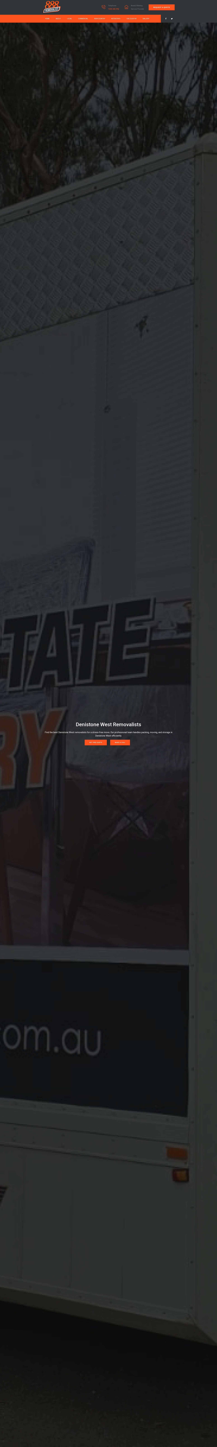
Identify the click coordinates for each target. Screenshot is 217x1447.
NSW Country (99, 19)
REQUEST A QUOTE (161, 7)
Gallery (146, 19)
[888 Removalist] (51, 7)
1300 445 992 (113, 9)
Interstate (115, 19)
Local (69, 19)
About (58, 19)
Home (47, 19)
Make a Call (120, 742)
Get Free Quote (95, 742)
